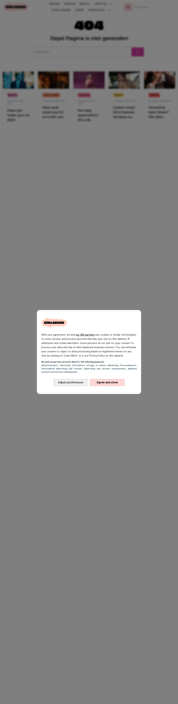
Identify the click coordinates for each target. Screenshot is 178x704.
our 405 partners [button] (85, 334)
